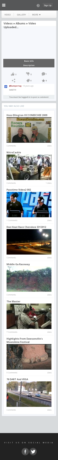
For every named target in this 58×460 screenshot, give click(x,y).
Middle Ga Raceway (18, 264)
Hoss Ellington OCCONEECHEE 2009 (27, 115)
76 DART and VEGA (17, 379)
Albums (20, 23)
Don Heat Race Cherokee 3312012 (26, 227)
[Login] (38, 5)
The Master (13, 301)
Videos (8, 23)
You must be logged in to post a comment (29, 97)
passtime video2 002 (19, 189)
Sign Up (47, 5)
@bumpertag (15, 86)
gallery (21, 14)
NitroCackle (14, 152)
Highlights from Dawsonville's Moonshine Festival (25, 340)
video (7, 14)
